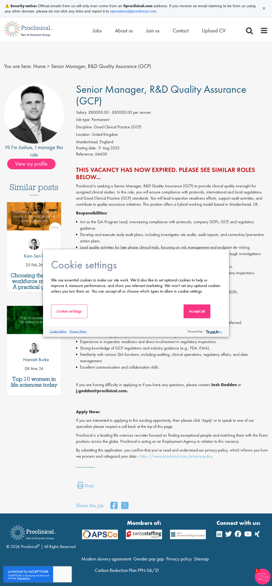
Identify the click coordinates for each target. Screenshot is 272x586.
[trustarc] (213, 331)
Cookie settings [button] (69, 311)
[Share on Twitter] (124, 506)
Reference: (85, 154)
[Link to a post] (34, 225)
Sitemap (201, 559)
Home (39, 66)
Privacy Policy (78, 331)
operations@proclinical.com (133, 11)
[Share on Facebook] (113, 506)
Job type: (83, 119)
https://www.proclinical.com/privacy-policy (176, 456)
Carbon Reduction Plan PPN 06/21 (127, 570)
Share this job (90, 505)
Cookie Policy (58, 331)
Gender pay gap (148, 559)
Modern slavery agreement (106, 559)
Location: (83, 134)
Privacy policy (179, 559)
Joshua (25, 147)
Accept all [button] (197, 311)
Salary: (81, 112)
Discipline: (84, 127)
